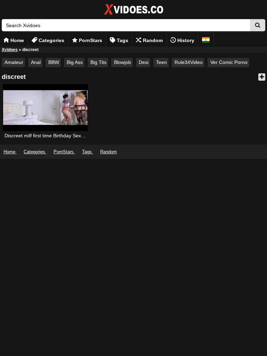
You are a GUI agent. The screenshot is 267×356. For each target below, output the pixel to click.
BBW (53, 62)
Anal (36, 62)
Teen (161, 62)
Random (152, 40)
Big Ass (75, 62)
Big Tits (98, 62)
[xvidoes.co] (133, 14)
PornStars (90, 40)
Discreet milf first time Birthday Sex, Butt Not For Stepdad (67, 135)
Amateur (14, 62)
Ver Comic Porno (229, 62)
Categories (50, 40)
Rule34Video (189, 62)
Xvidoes (10, 49)
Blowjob (122, 62)
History (185, 40)
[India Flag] (206, 40)
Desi (143, 62)
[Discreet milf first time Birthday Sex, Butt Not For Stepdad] (45, 107)
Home (16, 40)
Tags (121, 40)
